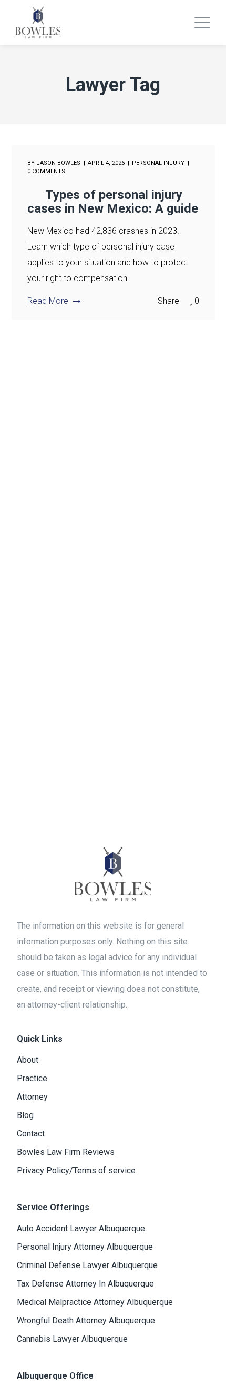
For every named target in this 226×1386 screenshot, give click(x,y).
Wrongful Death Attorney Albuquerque (86, 1320)
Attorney (32, 1097)
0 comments (46, 171)
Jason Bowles (58, 162)
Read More (47, 301)
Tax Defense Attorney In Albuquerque (85, 1284)
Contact (31, 1134)
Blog (25, 1115)
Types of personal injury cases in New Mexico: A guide (112, 201)
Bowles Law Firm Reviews (66, 1152)
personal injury (158, 162)
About (27, 1060)
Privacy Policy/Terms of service (76, 1170)
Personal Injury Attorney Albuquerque (85, 1247)
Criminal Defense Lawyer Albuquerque (87, 1265)
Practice (32, 1078)
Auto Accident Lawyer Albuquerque (81, 1228)
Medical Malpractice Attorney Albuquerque (95, 1302)
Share (168, 301)
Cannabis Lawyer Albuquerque (72, 1339)
